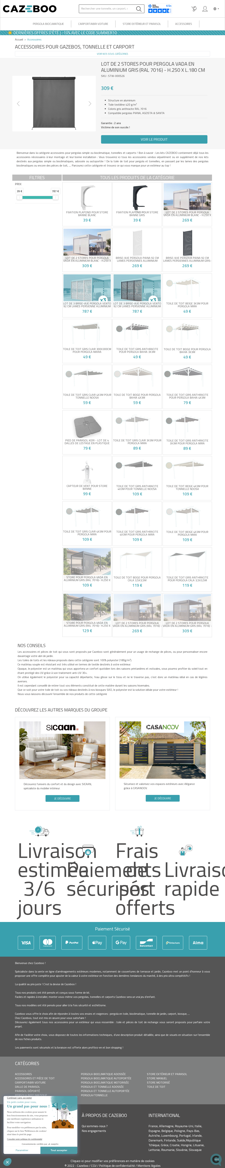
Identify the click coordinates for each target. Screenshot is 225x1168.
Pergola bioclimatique (48, 24)
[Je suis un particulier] (205, 9)
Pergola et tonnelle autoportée (105, 1091)
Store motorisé (158, 1082)
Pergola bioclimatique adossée (103, 1074)
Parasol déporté (27, 1091)
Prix (18, 184)
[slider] (19, 197)
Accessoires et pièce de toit (35, 1078)
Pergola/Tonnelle (94, 1095)
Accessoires (183, 24)
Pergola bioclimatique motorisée (105, 1082)
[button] (18, 103)
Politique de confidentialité (117, 1165)
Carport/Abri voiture (93, 24)
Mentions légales (148, 1165)
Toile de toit (156, 1087)
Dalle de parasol (27, 1087)
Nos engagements (94, 1130)
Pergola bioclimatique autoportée (106, 1078)
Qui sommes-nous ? (95, 1126)
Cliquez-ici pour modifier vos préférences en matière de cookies (113, 1160)
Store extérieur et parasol (142, 24)
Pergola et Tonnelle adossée (102, 1087)
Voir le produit (154, 139)
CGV (94, 1165)
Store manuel (157, 1078)
